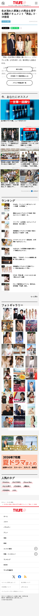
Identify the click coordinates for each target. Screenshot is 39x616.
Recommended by (26, 191)
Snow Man (28, 482)
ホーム (3, 502)
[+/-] (35, 548)
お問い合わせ (24, 587)
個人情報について (25, 582)
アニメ (6, 532)
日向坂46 (6, 490)
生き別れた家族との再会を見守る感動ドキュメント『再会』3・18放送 (20, 504)
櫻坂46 (27, 486)
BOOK (6, 565)
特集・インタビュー (10, 554)
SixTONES (16, 482)
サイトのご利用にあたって (8, 582)
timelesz (6, 482)
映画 (5, 543)
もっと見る (34, 296)
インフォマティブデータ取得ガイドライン (12, 591)
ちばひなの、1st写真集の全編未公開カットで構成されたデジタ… (24, 249)
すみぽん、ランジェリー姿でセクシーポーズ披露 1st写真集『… (24, 205)
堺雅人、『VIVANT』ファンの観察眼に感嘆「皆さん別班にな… (24, 258)
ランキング (7, 559)
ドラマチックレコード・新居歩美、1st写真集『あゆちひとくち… (24, 240)
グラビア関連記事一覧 (19, 83)
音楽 (5, 538)
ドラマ (6, 522)
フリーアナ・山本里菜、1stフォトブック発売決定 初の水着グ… (24, 223)
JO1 (14, 490)
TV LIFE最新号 (8, 570)
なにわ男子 (7, 486)
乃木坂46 (18, 486)
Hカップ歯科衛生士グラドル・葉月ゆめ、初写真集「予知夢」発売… (24, 285)
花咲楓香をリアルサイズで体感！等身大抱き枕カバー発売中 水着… (24, 232)
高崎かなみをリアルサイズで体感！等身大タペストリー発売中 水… (24, 214)
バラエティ (7, 527)
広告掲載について (6, 587)
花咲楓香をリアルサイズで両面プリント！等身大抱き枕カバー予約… (23, 267)
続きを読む (19, 69)
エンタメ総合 (10, 502)
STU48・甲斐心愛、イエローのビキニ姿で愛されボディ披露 (24, 276)
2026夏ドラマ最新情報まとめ (19, 76)
